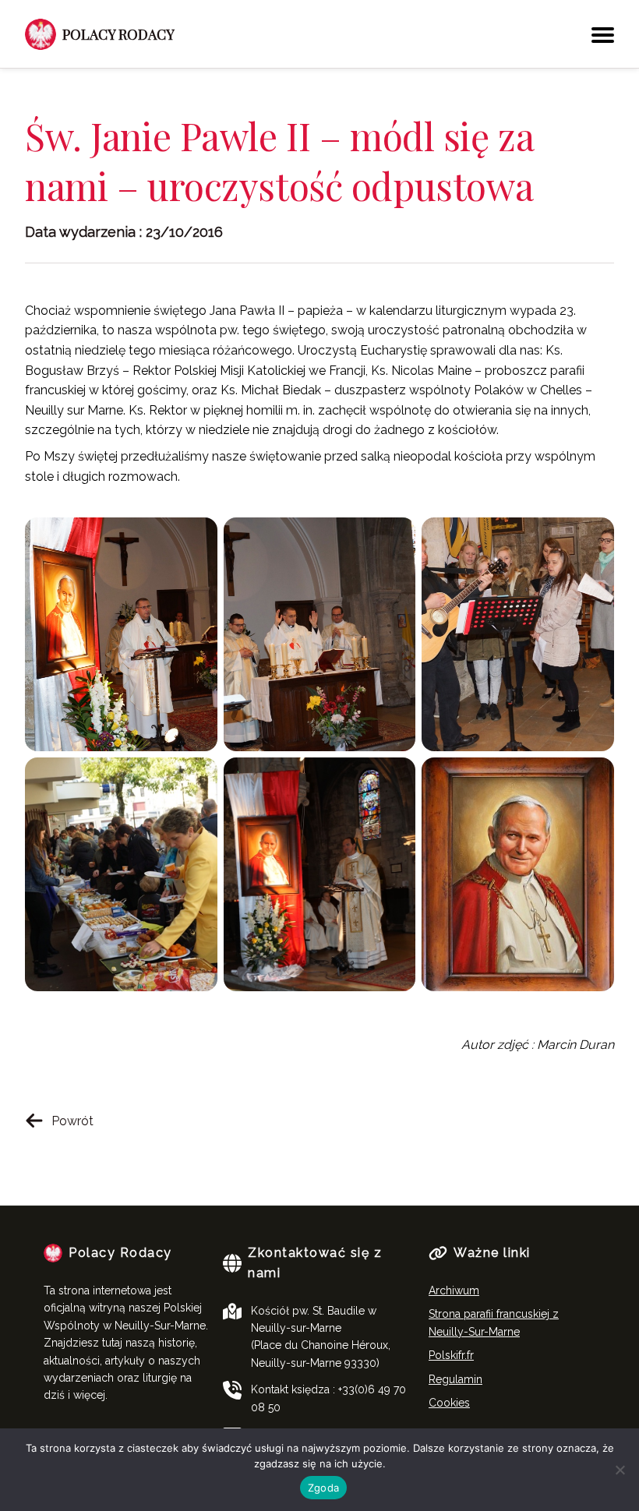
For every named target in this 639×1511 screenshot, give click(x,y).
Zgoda (323, 1487)
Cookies (449, 1402)
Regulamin (455, 1379)
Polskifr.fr (451, 1355)
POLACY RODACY (118, 34)
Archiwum (454, 1290)
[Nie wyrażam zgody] (619, 1469)
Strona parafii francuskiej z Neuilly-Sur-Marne (494, 1322)
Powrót (72, 1121)
